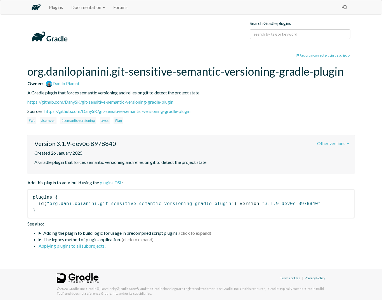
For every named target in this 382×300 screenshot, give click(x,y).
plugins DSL (111, 182)
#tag (118, 120)
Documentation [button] (86, 7)
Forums (120, 7)
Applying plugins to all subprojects (72, 245)
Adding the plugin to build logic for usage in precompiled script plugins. (110, 233)
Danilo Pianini (65, 83)
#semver (48, 120)
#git (32, 120)
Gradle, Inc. (77, 289)
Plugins (56, 7)
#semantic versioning (78, 120)
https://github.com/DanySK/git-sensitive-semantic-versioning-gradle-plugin (100, 101)
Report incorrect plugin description (325, 55)
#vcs (105, 120)
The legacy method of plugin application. (82, 239)
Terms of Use (290, 278)
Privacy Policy (315, 278)
